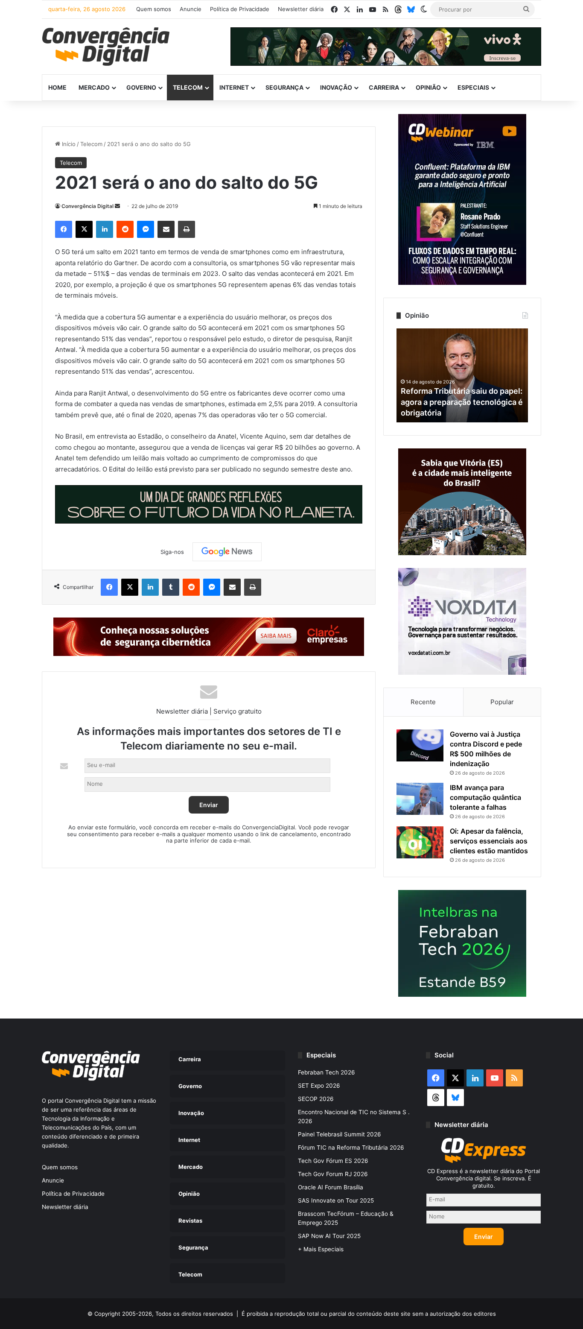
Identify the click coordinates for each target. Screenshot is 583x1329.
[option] (462, 375)
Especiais (473, 87)
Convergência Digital (87, 206)
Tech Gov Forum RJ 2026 (333, 1174)
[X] (84, 229)
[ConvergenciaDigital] (106, 46)
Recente (423, 702)
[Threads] (398, 9)
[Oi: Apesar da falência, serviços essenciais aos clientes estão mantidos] (419, 842)
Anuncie (190, 9)
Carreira (384, 87)
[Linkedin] (104, 229)
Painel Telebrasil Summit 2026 (339, 1134)
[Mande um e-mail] (117, 206)
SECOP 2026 (316, 1098)
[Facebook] (63, 229)
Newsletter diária (301, 9)
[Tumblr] (170, 587)
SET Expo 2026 (319, 1085)
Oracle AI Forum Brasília (330, 1187)
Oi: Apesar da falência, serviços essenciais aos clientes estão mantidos (489, 841)
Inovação (336, 87)
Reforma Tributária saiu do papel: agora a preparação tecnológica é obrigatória (462, 401)
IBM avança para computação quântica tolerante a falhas (485, 797)
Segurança (284, 87)
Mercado (94, 87)
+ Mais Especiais (321, 1249)
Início (68, 144)
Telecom (188, 87)
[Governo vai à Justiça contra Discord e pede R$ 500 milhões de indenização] (419, 745)
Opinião (428, 87)
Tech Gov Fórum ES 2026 (333, 1160)
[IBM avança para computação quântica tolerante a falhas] (419, 799)
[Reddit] (125, 229)
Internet (234, 87)
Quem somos (153, 9)
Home (57, 87)
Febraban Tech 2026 (326, 1072)
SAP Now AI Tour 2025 (329, 1235)
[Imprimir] (186, 229)
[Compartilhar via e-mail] (166, 229)
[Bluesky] (411, 9)
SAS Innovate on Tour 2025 (336, 1200)
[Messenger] (145, 229)
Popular (502, 702)
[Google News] (227, 551)
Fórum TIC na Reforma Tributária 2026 (351, 1147)
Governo (141, 87)
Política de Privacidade (239, 9)
